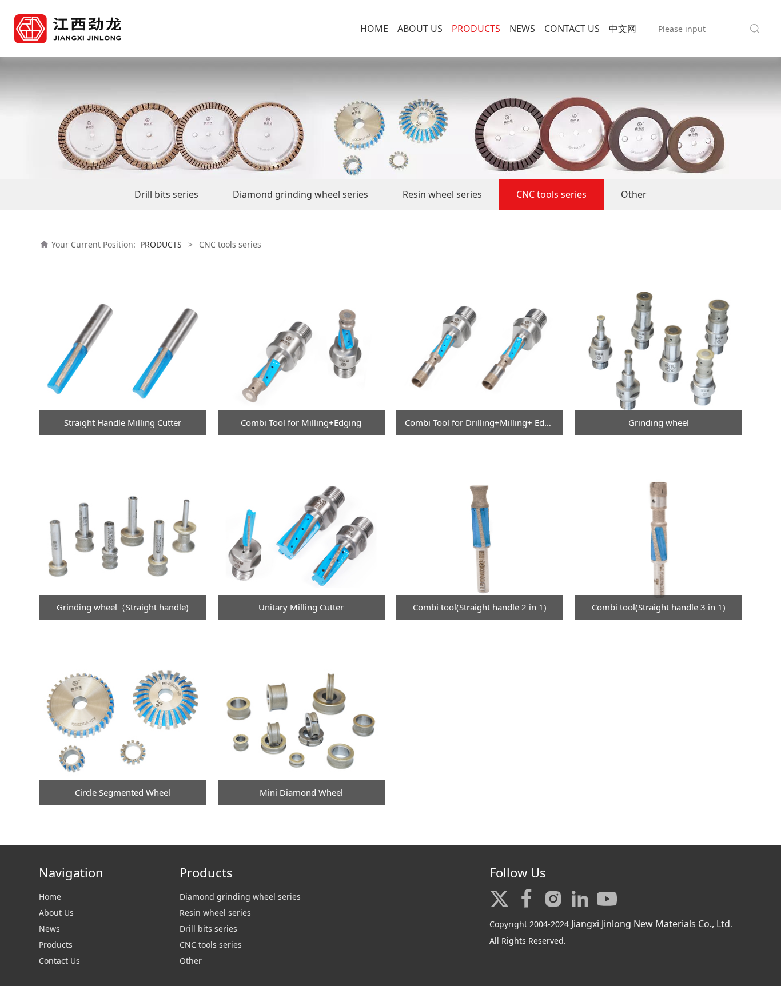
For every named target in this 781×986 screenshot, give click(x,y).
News (49, 928)
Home (50, 896)
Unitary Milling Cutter (301, 607)
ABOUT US (420, 28)
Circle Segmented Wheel (122, 792)
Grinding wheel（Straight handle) (123, 607)
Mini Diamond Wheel (301, 792)
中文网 (622, 28)
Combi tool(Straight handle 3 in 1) (659, 607)
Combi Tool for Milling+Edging (301, 422)
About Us (56, 912)
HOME (374, 28)
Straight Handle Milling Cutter (122, 422)
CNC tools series (551, 194)
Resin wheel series (442, 194)
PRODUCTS (476, 28)
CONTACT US (572, 28)
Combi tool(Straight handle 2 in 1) (480, 607)
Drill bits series (166, 194)
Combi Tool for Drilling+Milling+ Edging (483, 422)
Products (56, 944)
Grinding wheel (658, 422)
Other (634, 194)
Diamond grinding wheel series (300, 194)
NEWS (522, 28)
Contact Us (59, 960)
